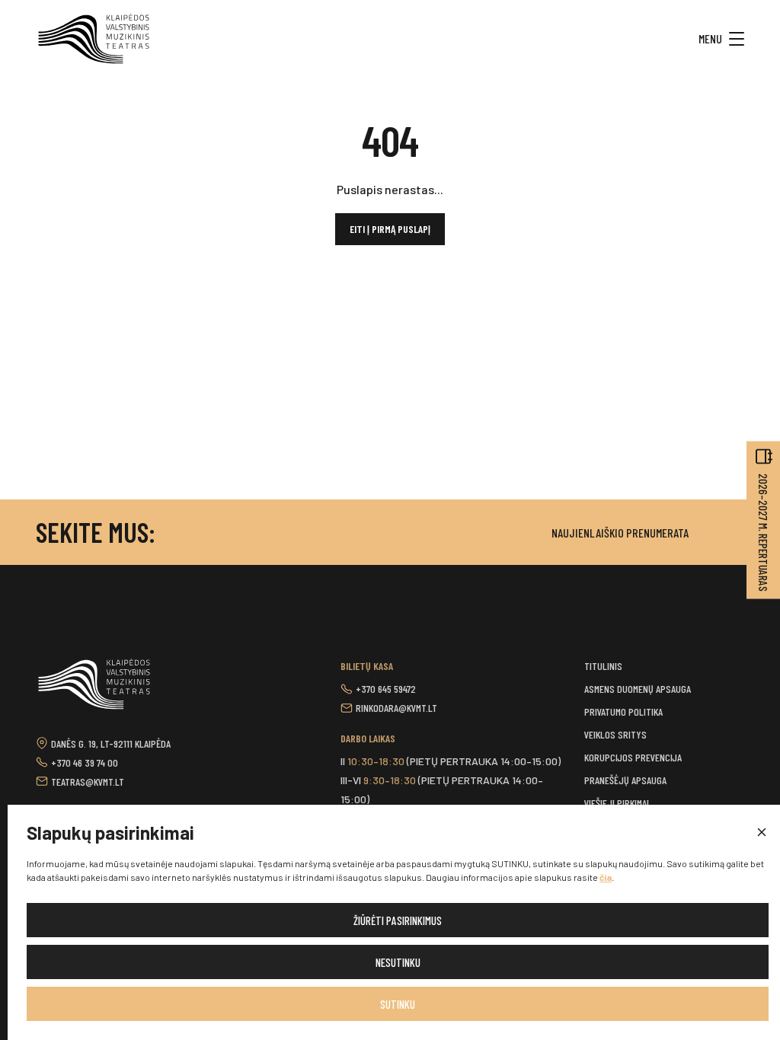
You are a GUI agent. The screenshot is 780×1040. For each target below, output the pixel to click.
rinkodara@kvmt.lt (396, 707)
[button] (761, 833)
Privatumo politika (623, 711)
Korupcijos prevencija (633, 757)
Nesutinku (398, 962)
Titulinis (603, 665)
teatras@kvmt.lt (87, 781)
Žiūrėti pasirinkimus (397, 920)
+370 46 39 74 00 (84, 762)
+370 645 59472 (386, 688)
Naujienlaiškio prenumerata (620, 532)
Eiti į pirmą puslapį (390, 228)
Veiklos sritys (615, 734)
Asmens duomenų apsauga (637, 688)
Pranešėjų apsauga (625, 780)
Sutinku (397, 1004)
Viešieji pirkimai (616, 802)
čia (605, 877)
